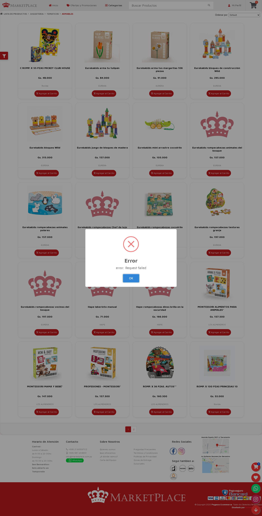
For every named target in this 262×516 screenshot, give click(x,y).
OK (131, 278)
